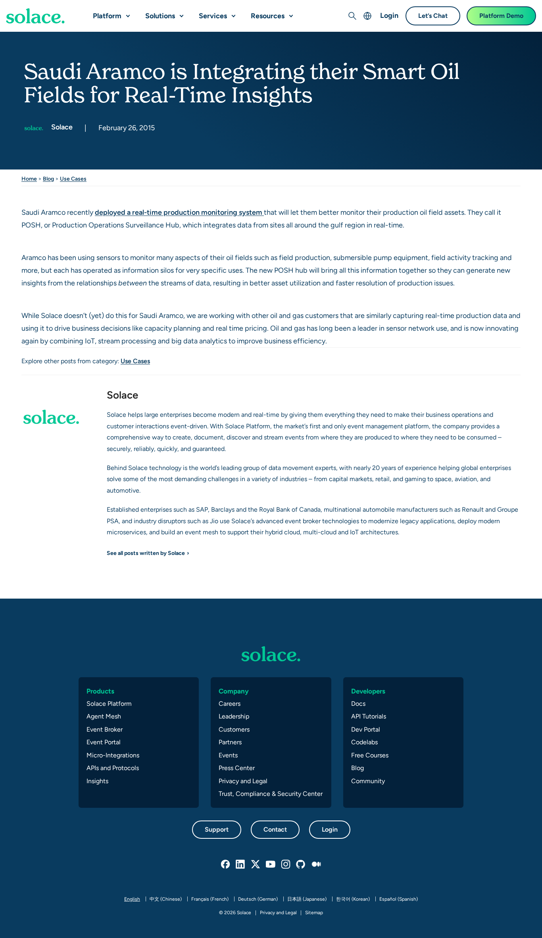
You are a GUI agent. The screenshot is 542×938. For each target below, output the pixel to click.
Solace (61, 127)
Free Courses (369, 755)
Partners (230, 742)
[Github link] (301, 864)
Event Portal (103, 742)
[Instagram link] (286, 864)
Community (368, 781)
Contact (275, 829)
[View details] (35, 15)
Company (234, 691)
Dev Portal (365, 729)
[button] (126, 13)
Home (29, 178)
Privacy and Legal (243, 781)
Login (389, 15)
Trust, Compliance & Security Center (271, 793)
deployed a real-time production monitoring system (179, 212)
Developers (368, 691)
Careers (229, 703)
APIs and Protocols (112, 768)
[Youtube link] (271, 864)
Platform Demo (501, 15)
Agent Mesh (103, 716)
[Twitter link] (256, 864)
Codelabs (364, 742)
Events (228, 755)
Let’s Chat (433, 15)
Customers (234, 729)
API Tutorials (368, 716)
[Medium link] (316, 864)
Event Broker (104, 729)
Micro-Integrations (112, 755)
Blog (48, 178)
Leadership (234, 716)
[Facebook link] (226, 864)
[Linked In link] (241, 864)
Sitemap (314, 912)
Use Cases (73, 178)
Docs (358, 703)
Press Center (237, 768)
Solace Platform (109, 703)
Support (217, 829)
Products (100, 691)
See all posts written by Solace (146, 553)
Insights (97, 781)
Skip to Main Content (39, 8)
